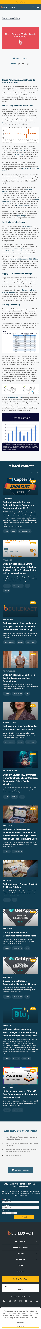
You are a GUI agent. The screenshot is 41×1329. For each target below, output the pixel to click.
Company (20, 1271)
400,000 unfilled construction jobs (16, 251)
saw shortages (26, 226)
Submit (24, 1217)
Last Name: (6, 1205)
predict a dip (21, 216)
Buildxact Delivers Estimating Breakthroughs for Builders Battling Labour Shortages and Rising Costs (20, 1032)
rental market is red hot (14, 397)
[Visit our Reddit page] (37, 1301)
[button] (38, 7)
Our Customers (20, 1241)
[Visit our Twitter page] (15, 1301)
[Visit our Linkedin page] (31, 1301)
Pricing (20, 1265)
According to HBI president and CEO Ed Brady (24, 259)
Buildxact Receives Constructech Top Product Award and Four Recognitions (19, 678)
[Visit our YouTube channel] (26, 1301)
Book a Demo (20, 2)
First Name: (6, 1199)
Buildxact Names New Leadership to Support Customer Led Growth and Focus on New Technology (19, 626)
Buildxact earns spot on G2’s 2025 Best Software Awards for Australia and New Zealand (20, 1094)
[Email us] (20, 1301)
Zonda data (18, 249)
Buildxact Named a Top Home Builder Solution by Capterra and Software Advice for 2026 (18, 505)
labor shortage (20, 150)
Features (20, 1253)
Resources (20, 1259)
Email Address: (7, 1211)
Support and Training (20, 1247)
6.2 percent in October (23, 205)
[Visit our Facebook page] (4, 1301)
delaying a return (19, 154)
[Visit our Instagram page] (10, 1301)
